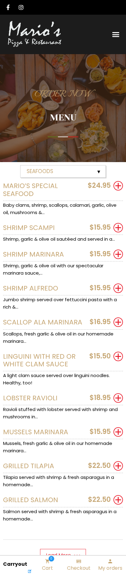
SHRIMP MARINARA (33, 254)
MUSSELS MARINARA (35, 432)
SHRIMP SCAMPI (29, 227)
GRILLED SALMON (30, 500)
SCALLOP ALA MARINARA (42, 322)
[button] (116, 34)
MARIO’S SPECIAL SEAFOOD (30, 189)
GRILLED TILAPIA (28, 466)
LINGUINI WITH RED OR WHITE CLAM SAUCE (39, 360)
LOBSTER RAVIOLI (30, 398)
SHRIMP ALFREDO (30, 288)
